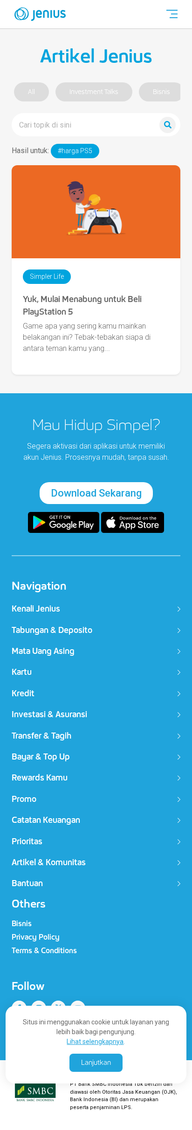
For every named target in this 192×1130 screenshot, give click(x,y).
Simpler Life (47, 276)
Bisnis (161, 92)
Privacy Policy (36, 937)
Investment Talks (93, 92)
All (31, 92)
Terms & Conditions (44, 950)
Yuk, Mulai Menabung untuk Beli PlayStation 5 (82, 305)
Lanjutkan (96, 1062)
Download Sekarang (96, 493)
